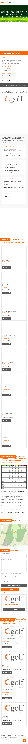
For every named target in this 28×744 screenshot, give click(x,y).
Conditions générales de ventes (7, 739)
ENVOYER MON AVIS (14, 585)
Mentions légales (13, 737)
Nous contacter (4, 737)
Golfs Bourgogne (13, 85)
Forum (3, 735)
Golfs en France (5, 85)
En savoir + (15, 609)
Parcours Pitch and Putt (10, 604)
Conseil (10, 735)
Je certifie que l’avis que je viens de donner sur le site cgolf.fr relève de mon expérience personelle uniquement (14, 576)
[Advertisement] (14, 36)
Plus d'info (7, 267)
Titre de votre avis (5, 553)
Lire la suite (8, 647)
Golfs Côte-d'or (21, 85)
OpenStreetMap (20, 546)
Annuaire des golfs (6, 734)
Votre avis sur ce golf (6, 559)
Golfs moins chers (19, 735)
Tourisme (17, 734)
